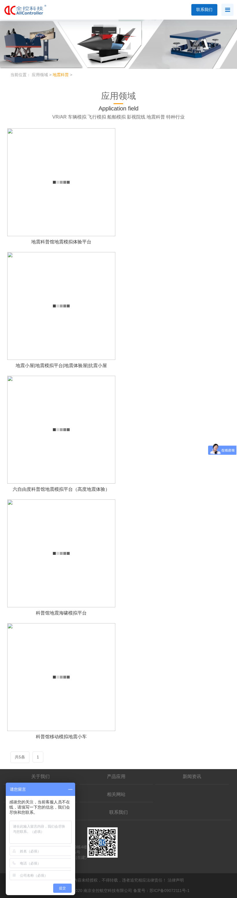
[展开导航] (227, 10)
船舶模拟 (116, 116)
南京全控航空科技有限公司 (108, 890)
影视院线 (136, 116)
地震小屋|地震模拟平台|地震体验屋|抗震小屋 (61, 365)
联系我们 (204, 9)
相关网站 (116, 794)
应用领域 (40, 74)
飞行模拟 (97, 116)
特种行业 (175, 116)
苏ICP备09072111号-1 (169, 890)
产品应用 (116, 776)
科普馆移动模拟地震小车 (61, 736)
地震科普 (61, 74)
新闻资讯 (192, 776)
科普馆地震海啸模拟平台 (61, 612)
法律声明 (176, 880)
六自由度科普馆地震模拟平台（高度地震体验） (61, 489)
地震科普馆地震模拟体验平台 (61, 241)
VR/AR (59, 116)
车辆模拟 (77, 116)
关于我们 (40, 776)
